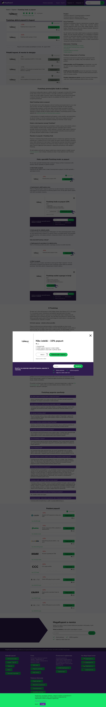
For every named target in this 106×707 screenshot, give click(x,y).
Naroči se (78, 366)
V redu (42, 704)
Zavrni (36, 704)
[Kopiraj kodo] (47, 354)
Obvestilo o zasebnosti (41, 701)
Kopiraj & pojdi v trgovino (58, 354)
